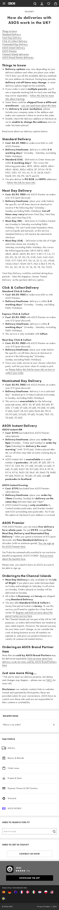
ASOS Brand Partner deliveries (17, 57)
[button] (3, 892)
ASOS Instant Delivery (13, 47)
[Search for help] (54, 831)
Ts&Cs (49, 680)
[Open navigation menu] (4, 3)
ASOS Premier (9, 51)
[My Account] (41, 3)
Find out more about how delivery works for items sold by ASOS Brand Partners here (29, 662)
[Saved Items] (48, 3)
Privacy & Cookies (43, 906)
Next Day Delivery (11, 37)
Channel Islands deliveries (15, 54)
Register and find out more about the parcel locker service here (29, 614)
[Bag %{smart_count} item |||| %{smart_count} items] (55, 3)
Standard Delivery (11, 34)
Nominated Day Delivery (15, 44)
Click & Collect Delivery (14, 41)
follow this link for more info (21, 182)
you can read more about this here (38, 105)
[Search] (35, 3)
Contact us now (29, 853)
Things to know (9, 31)
